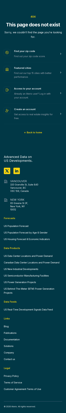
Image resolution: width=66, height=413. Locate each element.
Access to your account (27, 88)
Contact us (9, 359)
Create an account (25, 109)
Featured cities (22, 68)
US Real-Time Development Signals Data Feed (28, 309)
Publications (10, 333)
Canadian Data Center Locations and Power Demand (31, 262)
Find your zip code (24, 51)
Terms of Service (13, 382)
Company (9, 352)
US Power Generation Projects (20, 282)
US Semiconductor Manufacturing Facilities (26, 275)
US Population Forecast (16, 226)
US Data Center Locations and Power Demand (28, 256)
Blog (6, 326)
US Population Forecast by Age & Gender (26, 232)
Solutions (8, 346)
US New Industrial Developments (21, 269)
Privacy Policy (11, 376)
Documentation (12, 339)
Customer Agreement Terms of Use (22, 389)
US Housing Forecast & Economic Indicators (27, 239)
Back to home (33, 132)
